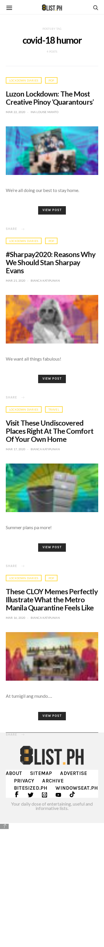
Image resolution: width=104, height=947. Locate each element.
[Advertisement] (52, 884)
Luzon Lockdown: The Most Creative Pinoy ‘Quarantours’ (50, 97)
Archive (52, 781)
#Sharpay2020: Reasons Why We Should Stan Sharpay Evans (51, 262)
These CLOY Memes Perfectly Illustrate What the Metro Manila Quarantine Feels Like (52, 599)
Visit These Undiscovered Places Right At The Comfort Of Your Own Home (49, 430)
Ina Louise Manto (44, 112)
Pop (51, 80)
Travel (54, 409)
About (14, 773)
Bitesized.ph (30, 788)
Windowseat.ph (76, 788)
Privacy (24, 781)
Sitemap (41, 773)
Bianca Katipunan (45, 280)
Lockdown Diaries (23, 80)
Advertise (73, 773)
